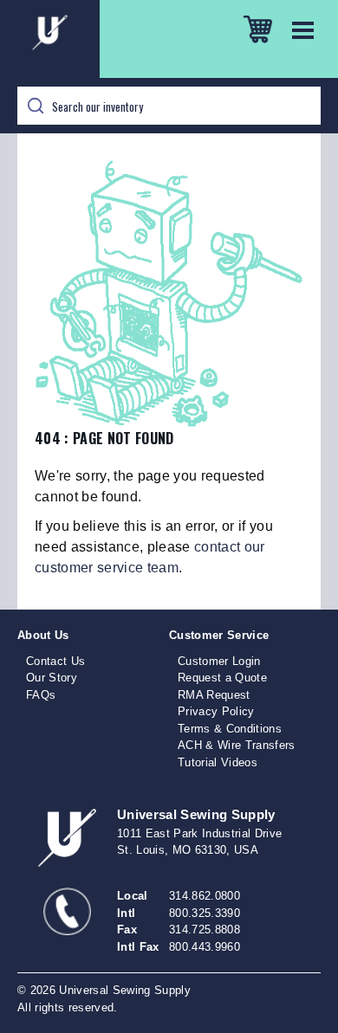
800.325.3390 (204, 913)
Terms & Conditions (230, 728)
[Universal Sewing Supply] (169, 39)
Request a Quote (222, 677)
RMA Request (214, 694)
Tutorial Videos (217, 762)
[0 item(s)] (257, 24)
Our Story (51, 677)
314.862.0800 (204, 895)
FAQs (40, 694)
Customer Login (219, 661)
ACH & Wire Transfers (237, 745)
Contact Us (55, 661)
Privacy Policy (216, 711)
